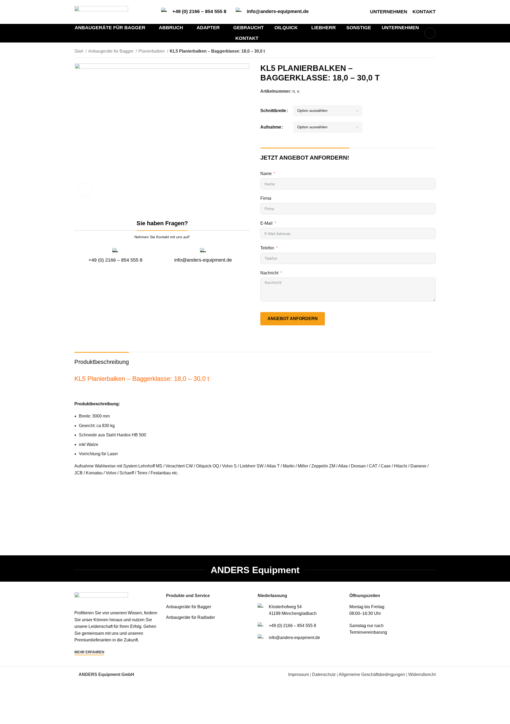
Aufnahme (270, 127)
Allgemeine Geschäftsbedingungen (372, 674)
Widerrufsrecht (422, 674)
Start (79, 51)
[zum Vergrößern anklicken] (85, 190)
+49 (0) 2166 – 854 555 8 (199, 11)
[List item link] (209, 606)
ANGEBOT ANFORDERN (292, 318)
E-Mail (266, 223)
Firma (265, 198)
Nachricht (269, 273)
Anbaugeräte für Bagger (111, 51)
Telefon (267, 248)
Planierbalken (152, 51)
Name (266, 173)
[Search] (430, 33)
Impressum (298, 674)
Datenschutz (324, 674)
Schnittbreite (273, 110)
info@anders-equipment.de (278, 11)
